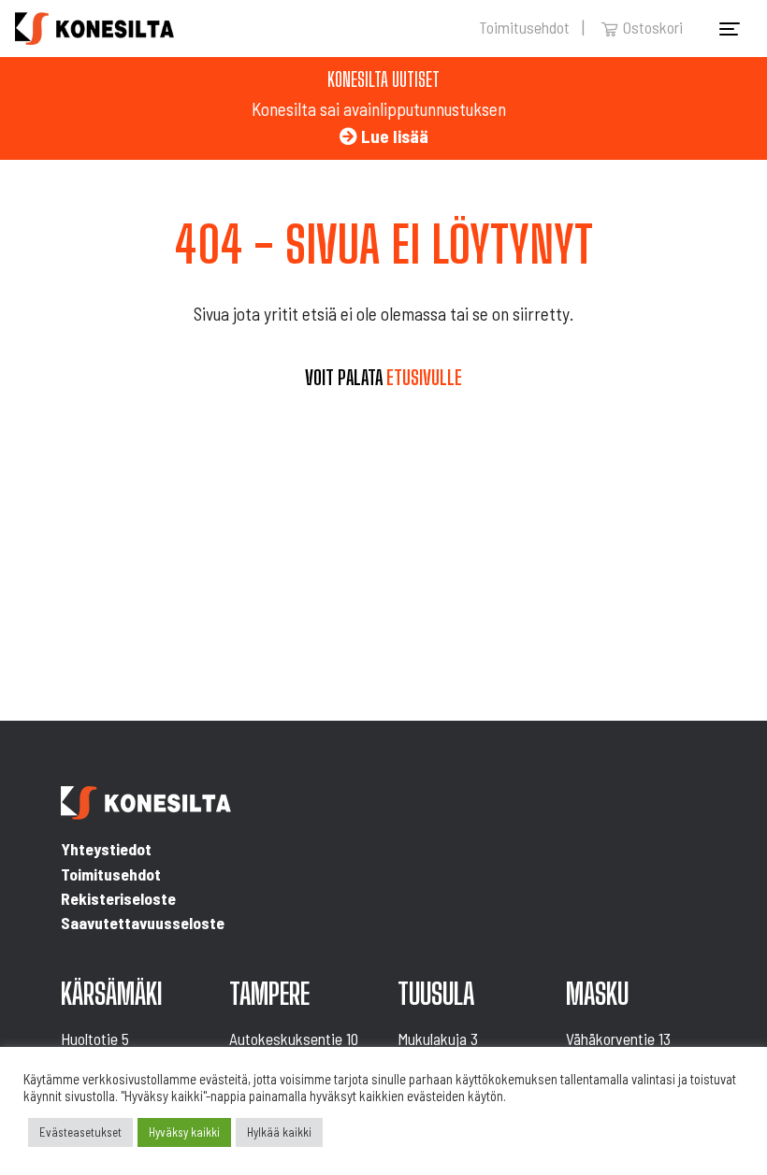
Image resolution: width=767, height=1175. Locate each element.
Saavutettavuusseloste (142, 922)
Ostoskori (653, 27)
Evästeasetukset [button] (80, 1132)
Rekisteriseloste (118, 898)
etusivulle (424, 377)
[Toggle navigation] (729, 29)
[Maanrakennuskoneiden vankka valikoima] (94, 28)
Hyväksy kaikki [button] (184, 1132)
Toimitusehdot (524, 27)
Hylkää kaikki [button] (279, 1132)
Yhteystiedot (106, 848)
